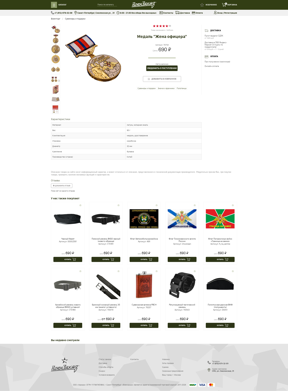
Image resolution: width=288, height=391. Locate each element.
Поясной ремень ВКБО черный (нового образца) (106, 239)
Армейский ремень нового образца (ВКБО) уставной (68, 305)
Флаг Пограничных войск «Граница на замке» (220, 239)
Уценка (165, 367)
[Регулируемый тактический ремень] (182, 284)
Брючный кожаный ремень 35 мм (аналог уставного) (106, 305)
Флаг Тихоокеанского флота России (182, 239)
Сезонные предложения (172, 371)
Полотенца (181, 88)
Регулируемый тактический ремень (182, 305)
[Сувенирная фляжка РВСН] (144, 284)
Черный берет (67, 238)
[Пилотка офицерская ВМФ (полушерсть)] (220, 284)
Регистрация (230, 13)
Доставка (185, 13)
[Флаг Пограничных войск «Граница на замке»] (220, 218)
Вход (219, 13)
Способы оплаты (106, 367)
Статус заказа (105, 359)
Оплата (199, 13)
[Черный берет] (67, 218)
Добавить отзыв (62, 186)
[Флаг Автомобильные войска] (144, 218)
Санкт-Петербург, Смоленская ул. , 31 (96, 13)
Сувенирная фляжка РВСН (144, 304)
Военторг (55, 18)
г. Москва (176, 375)
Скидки (102, 371)
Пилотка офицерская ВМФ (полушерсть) (220, 305)
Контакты (168, 13)
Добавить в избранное (163, 79)
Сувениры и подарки (75, 18)
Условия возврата (107, 375)
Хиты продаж (168, 363)
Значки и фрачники (166, 88)
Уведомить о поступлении (162, 68)
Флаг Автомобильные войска (144, 238)
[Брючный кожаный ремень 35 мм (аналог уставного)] (106, 284)
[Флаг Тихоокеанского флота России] (182, 218)
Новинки (166, 359)
